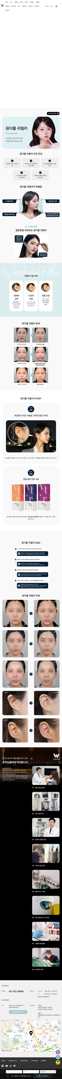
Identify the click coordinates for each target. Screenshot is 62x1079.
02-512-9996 (16, 991)
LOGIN (46, 6)
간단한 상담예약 (42, 1076)
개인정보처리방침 (24, 1060)
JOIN (51, 6)
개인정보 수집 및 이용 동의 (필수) (22, 1076)
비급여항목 (43, 1060)
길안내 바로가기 (17, 1012)
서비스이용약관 (34, 1060)
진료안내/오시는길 (13, 1060)
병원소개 (3, 1060)
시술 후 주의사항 (52, 113)
